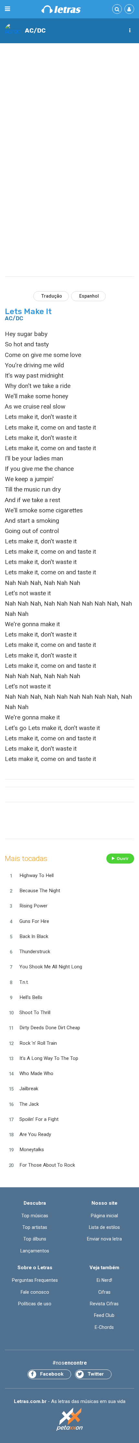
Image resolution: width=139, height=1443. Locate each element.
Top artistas (34, 1227)
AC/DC (35, 30)
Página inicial (104, 1215)
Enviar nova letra (104, 1238)
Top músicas (34, 1215)
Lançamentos (34, 1250)
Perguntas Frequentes (35, 1280)
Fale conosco (35, 1292)
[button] (129, 30)
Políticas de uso (34, 1303)
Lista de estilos (104, 1227)
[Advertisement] (69, 120)
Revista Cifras (104, 1303)
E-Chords (104, 1327)
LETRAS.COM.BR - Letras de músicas (61, 9)
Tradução (51, 296)
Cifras (104, 1292)
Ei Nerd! (104, 1280)
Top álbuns (34, 1238)
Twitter (96, 1374)
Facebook (51, 1374)
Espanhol (89, 296)
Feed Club (104, 1315)
